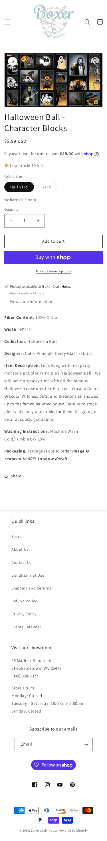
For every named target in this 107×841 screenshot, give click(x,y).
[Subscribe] (86, 744)
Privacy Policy (23, 613)
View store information (31, 301)
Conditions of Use (27, 575)
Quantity (11, 209)
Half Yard (19, 187)
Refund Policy (24, 600)
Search (17, 536)
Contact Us (21, 562)
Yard (50, 188)
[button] (7, 22)
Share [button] (16, 475)
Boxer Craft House (44, 830)
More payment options (53, 271)
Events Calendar (26, 626)
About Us (20, 549)
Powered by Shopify (73, 830)
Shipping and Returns (31, 588)
